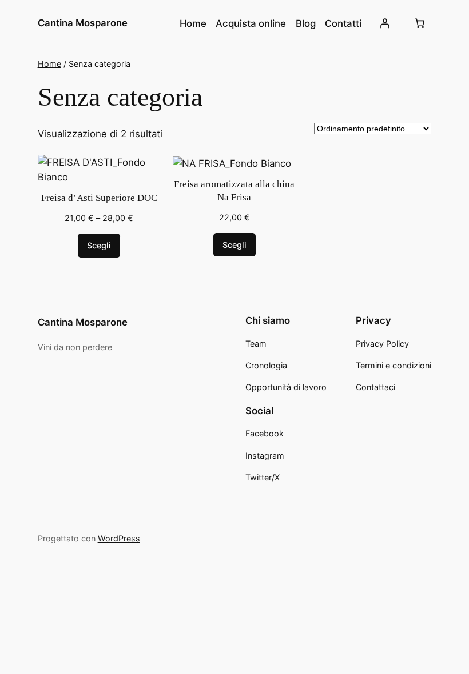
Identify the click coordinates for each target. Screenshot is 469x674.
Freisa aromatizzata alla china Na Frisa (234, 191)
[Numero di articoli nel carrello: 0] (419, 23)
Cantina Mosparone (83, 23)
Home (49, 64)
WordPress (119, 538)
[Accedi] (384, 23)
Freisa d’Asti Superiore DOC (99, 197)
